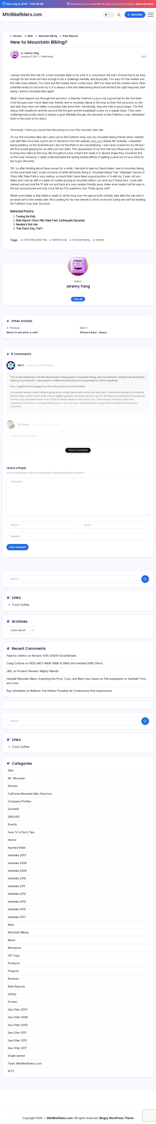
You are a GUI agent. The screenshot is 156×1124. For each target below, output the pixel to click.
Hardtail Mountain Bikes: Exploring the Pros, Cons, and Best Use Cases (52, 679)
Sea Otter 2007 (18, 1009)
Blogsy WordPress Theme (116, 1118)
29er (11, 770)
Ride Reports (16, 986)
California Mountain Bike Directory (30, 793)
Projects (13, 971)
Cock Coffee (20, 605)
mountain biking (81, 240)
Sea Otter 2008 (18, 1017)
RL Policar (23, 424)
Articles (13, 786)
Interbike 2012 (17, 894)
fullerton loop (59, 240)
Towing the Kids (25, 216)
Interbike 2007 (17, 855)
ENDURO (14, 817)
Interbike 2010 (17, 878)
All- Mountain (16, 778)
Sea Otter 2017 (17, 1048)
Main (11, 924)
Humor (12, 840)
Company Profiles (19, 801)
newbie (100, 240)
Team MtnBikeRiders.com (25, 1063)
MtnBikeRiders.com (22, 14)
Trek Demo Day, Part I (29, 228)
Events (12, 824)
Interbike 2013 (17, 901)
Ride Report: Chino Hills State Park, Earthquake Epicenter (50, 220)
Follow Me (78, 299)
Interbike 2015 (17, 909)
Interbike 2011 (16, 886)
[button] (109, 15)
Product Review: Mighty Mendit (37, 671)
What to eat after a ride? (22, 332)
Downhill (13, 809)
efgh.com (96, 141)
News (11, 940)
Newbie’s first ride (27, 224)
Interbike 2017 (17, 917)
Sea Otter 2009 (18, 1025)
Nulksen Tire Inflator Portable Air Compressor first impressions (71, 691)
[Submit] (145, 579)
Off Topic (14, 955)
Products (14, 963)
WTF (11, 1071)
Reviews (13, 978)
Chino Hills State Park (35, 240)
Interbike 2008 (17, 863)
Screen (12, 1001)
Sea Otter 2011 (17, 1032)
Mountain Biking (18, 932)
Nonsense (14, 948)
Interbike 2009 (17, 871)
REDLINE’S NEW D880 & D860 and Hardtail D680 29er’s (66, 663)
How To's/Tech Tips (21, 832)
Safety (12, 994)
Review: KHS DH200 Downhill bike (54, 655)
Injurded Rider (17, 847)
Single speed (16, 1055)
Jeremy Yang (31, 53)
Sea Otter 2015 (17, 1040)
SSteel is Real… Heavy (93, 332)
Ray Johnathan (15, 691)
